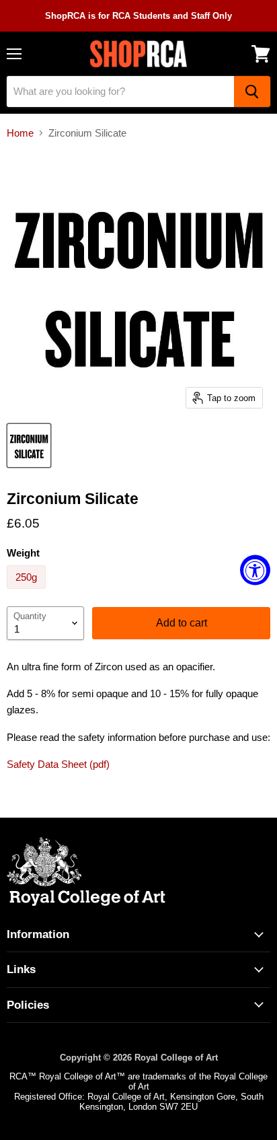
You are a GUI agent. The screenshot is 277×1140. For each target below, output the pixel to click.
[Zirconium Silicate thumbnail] (28, 445)
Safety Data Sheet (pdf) (58, 764)
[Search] (252, 91)
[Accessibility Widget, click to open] (255, 570)
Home (20, 133)
